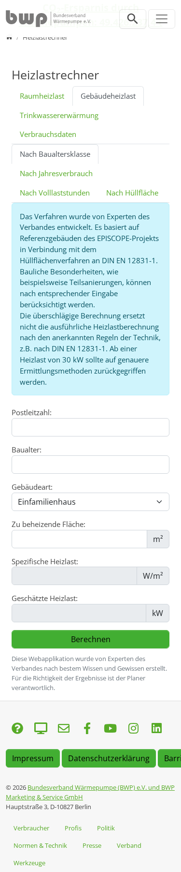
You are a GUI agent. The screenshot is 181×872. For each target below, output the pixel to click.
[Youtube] (110, 729)
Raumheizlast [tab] (42, 96)
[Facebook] (86, 729)
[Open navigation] (161, 19)
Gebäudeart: (32, 487)
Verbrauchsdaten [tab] (48, 134)
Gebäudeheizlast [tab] (108, 96)
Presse (92, 845)
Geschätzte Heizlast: (45, 598)
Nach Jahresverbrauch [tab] (56, 173)
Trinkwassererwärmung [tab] (59, 115)
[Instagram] (133, 729)
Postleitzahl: (32, 412)
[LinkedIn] (156, 729)
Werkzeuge (29, 862)
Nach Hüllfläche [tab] (132, 192)
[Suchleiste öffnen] (132, 19)
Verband (129, 845)
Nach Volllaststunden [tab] (55, 192)
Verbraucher (31, 828)
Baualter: (27, 449)
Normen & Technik (40, 845)
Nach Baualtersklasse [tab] (55, 154)
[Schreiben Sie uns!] (17, 729)
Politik (106, 828)
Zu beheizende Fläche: (48, 524)
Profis (73, 828)
